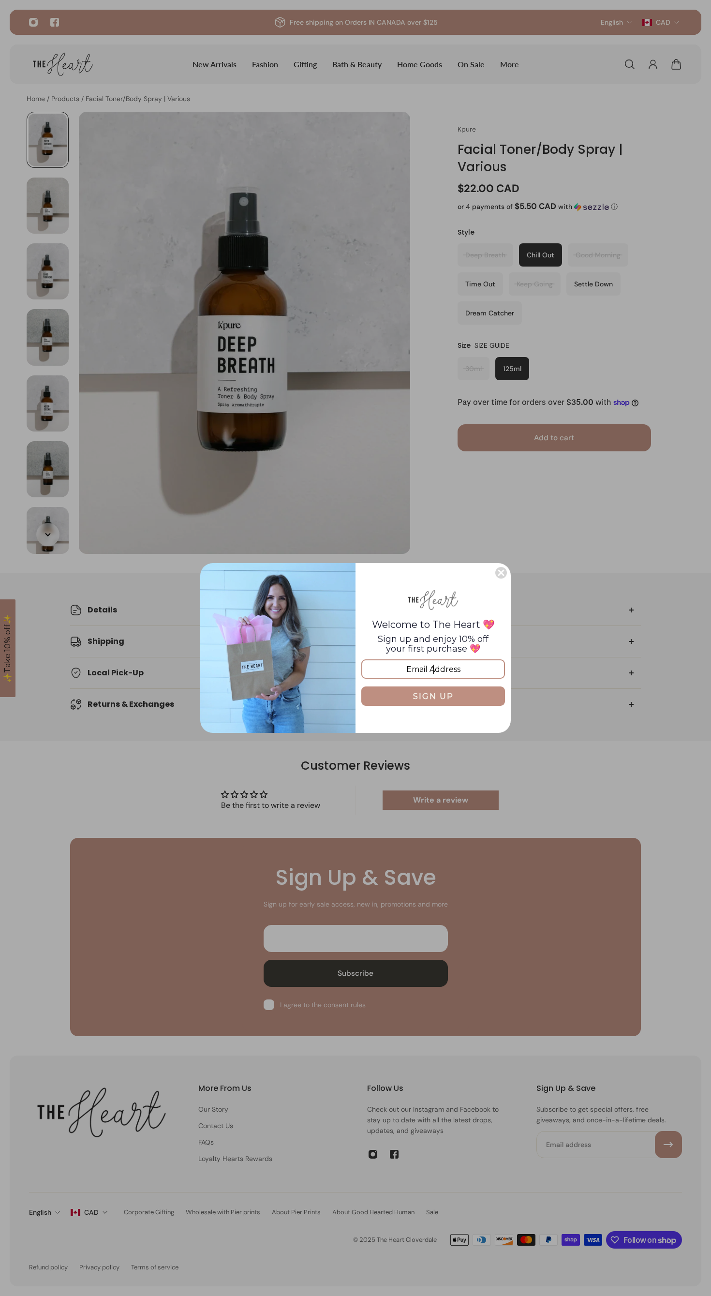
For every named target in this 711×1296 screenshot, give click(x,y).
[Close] (501, 573)
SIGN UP (433, 696)
